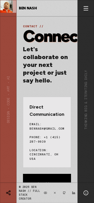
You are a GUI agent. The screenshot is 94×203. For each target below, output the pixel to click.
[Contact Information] (86, 193)
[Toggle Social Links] (8, 193)
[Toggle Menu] (86, 8)
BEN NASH (28, 8)
